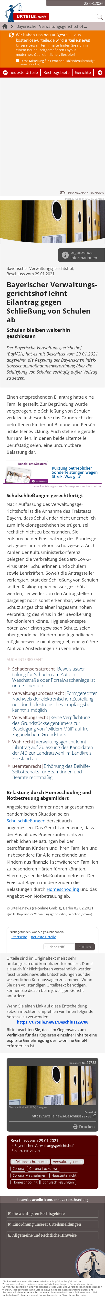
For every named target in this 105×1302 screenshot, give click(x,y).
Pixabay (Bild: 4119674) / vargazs (84, 198)
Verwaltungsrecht (67, 1161)
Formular (81, 1295)
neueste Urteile (24, 72)
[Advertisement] (52, 135)
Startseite (19, 937)
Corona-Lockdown (43, 1168)
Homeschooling (25, 1182)
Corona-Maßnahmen (29, 1175)
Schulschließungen (58, 1182)
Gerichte (83, 72)
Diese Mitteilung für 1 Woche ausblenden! (58, 62)
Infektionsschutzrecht (30, 1161)
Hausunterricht (64, 1175)
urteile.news (31, 1281)
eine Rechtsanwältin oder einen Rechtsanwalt (48, 1291)
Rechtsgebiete (56, 72)
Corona (18, 1168)
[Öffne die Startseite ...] (39, 12)
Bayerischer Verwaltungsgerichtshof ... (51, 26)
